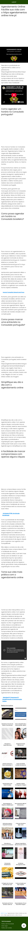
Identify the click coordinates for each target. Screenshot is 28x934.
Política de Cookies (6, 928)
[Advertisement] (14, 31)
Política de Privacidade (7, 924)
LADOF (14, 2)
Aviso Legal (4, 926)
